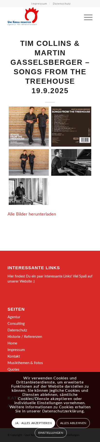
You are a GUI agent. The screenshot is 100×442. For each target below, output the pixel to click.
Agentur (14, 317)
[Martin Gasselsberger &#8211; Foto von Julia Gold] (71, 162)
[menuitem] (39, 3)
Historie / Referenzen (25, 337)
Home (12, 343)
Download (14, 111)
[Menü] (85, 16)
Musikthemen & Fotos (25, 363)
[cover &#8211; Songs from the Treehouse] (29, 127)
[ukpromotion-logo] (41, 16)
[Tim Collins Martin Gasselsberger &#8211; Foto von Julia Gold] (29, 162)
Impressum (39, 3)
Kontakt (14, 356)
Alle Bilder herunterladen (32, 214)
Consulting (16, 323)
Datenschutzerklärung (63, 411)
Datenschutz (62, 3)
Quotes (13, 369)
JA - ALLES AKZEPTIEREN (33, 423)
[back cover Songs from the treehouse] (71, 127)
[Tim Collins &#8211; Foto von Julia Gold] (29, 191)
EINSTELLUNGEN (50, 432)
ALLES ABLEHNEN (73, 423)
